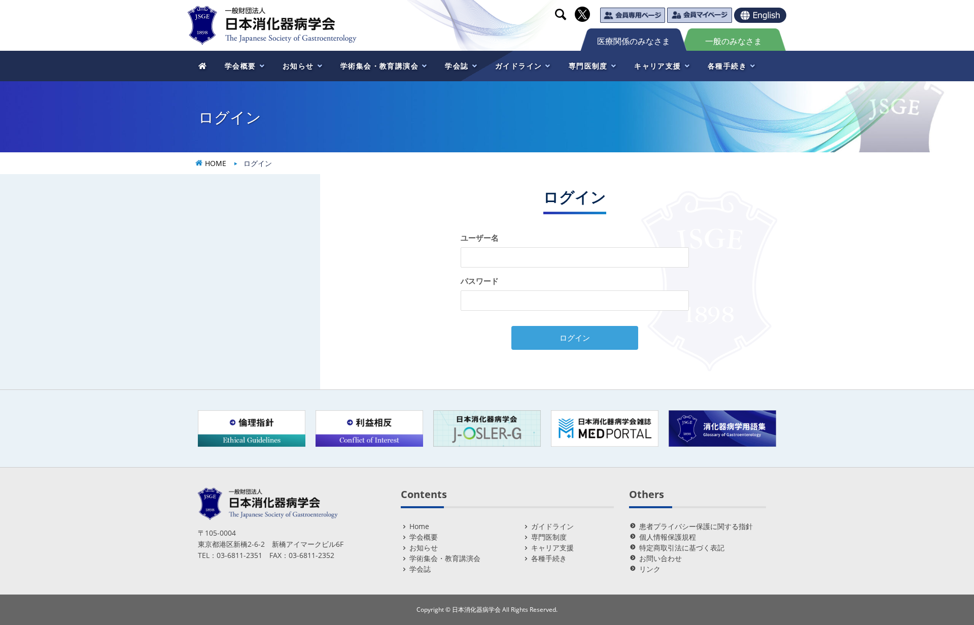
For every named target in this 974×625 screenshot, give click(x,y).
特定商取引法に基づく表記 (681, 547)
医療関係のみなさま (633, 41)
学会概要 (423, 537)
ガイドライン (552, 526)
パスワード (480, 281)
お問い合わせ (660, 558)
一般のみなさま (733, 41)
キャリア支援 (552, 547)
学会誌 (420, 569)
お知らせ (423, 547)
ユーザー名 (480, 238)
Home (419, 526)
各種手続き (549, 558)
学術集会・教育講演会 (444, 558)
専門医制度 (549, 537)
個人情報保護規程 (667, 537)
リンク (649, 569)
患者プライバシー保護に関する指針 (696, 526)
